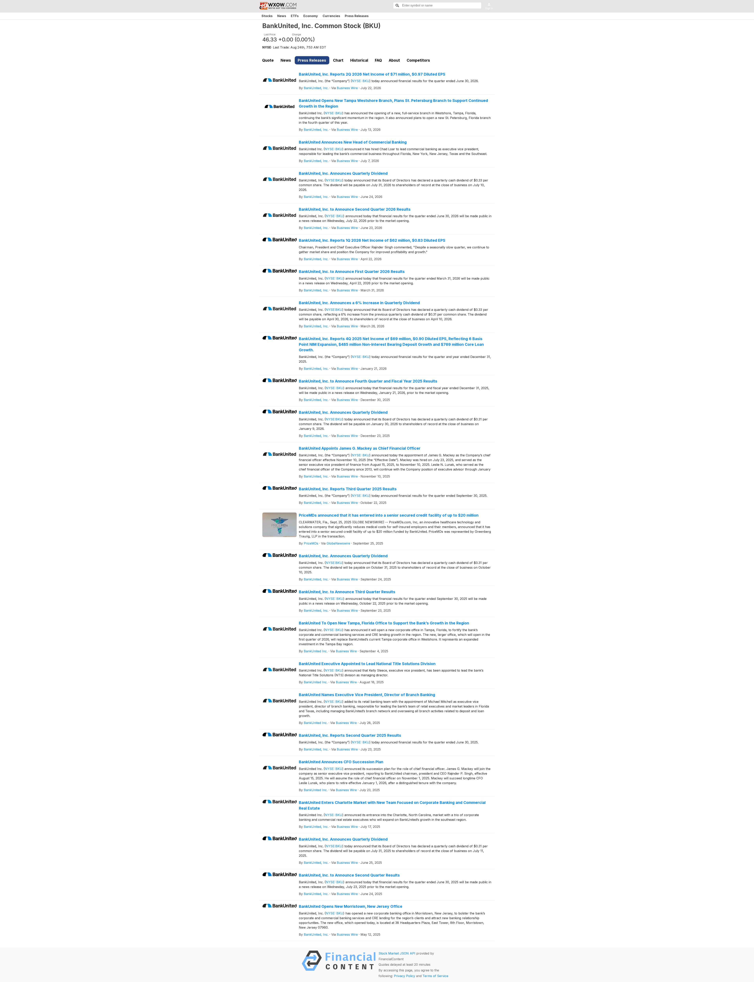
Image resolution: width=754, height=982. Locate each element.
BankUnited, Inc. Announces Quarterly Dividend (343, 173)
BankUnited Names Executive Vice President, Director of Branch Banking (367, 694)
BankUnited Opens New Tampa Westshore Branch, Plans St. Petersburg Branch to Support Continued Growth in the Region (393, 103)
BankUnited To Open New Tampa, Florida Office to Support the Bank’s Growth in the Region (384, 623)
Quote (268, 60)
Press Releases (357, 16)
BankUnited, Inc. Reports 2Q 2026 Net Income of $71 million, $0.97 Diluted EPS (372, 74)
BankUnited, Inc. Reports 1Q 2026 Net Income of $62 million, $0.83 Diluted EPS (372, 240)
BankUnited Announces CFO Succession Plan (341, 762)
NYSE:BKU (334, 180)
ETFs (295, 16)
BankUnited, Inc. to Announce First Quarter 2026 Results (352, 271)
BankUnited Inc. (316, 651)
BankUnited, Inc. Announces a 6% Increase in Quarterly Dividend (359, 302)
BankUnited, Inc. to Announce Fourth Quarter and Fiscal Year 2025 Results (368, 381)
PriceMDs (311, 543)
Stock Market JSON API (397, 953)
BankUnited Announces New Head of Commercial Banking (353, 142)
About (394, 60)
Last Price (269, 34)
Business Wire (347, 88)
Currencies (331, 16)
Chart (338, 60)
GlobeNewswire (338, 543)
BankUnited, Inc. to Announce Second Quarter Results (349, 875)
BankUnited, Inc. (316, 88)
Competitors (418, 60)
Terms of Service (435, 976)
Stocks (267, 16)
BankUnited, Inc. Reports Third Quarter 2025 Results (348, 489)
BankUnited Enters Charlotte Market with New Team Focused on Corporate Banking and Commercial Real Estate (392, 805)
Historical (359, 60)
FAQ (378, 60)
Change (296, 34)
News (281, 16)
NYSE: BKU (360, 81)
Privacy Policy (404, 976)
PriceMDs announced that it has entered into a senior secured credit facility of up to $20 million (389, 515)
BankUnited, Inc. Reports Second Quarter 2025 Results (350, 735)
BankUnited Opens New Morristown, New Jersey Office (350, 906)
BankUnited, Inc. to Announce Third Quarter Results (347, 591)
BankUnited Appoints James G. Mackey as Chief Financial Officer (359, 448)
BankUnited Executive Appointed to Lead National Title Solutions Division (367, 663)
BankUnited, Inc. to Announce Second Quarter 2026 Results (355, 209)
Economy (310, 16)
